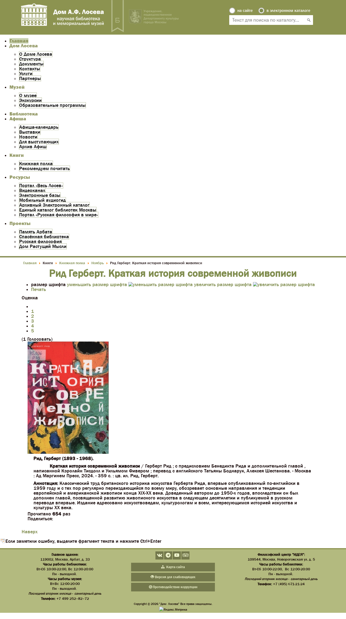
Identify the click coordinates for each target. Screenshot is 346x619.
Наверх (30, 531)
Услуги (25, 73)
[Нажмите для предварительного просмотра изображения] (68, 452)
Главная (18, 41)
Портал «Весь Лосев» (41, 185)
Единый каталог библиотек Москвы (57, 210)
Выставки (29, 132)
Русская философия (40, 241)
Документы (31, 64)
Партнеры (30, 78)
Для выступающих (39, 141)
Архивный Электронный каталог (54, 205)
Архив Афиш (32, 146)
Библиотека (23, 114)
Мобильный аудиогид (42, 200)
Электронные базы (39, 195)
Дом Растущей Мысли (42, 246)
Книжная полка (36, 163)
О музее (27, 95)
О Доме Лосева (35, 54)
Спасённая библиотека (44, 236)
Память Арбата (35, 231)
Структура (30, 59)
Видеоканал (32, 190)
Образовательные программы (52, 105)
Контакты (29, 68)
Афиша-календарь (38, 127)
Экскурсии (30, 100)
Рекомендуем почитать (44, 168)
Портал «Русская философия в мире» (58, 214)
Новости (28, 137)
